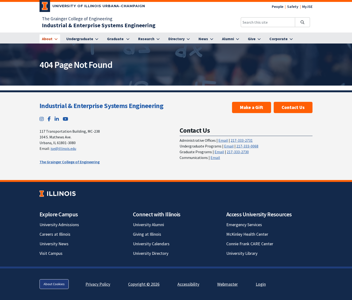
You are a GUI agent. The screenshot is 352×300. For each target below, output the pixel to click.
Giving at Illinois (147, 234)
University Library (241, 253)
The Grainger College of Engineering (77, 19)
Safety (292, 6)
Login (261, 284)
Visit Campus (51, 253)
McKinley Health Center (247, 234)
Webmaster (227, 284)
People (277, 6)
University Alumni (148, 224)
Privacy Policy (97, 284)
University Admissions (59, 224)
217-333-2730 (238, 151)
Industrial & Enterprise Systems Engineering (101, 105)
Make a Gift (251, 107)
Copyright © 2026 (143, 284)
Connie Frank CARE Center (249, 243)
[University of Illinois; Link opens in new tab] (58, 193)
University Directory (150, 253)
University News (54, 243)
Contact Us (293, 107)
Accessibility (188, 284)
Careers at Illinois (55, 234)
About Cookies (54, 284)
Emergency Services (244, 224)
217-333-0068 (247, 146)
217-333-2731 (242, 140)
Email (223, 140)
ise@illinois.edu (63, 148)
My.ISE (307, 6)
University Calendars (151, 243)
